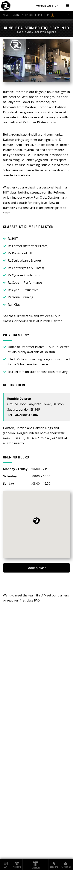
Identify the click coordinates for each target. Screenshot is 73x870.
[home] (5, 5)
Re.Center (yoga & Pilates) (26, 268)
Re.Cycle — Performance (25, 282)
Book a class (36, 568)
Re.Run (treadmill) (20, 253)
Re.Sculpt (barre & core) (24, 260)
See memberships (36, 581)
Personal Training (20, 297)
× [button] (68, 15)
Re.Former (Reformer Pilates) (28, 246)
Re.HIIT (13, 239)
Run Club (14, 305)
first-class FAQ (30, 600)
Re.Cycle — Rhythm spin (24, 275)
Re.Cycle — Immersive (23, 290)
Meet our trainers (56, 595)
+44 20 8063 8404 (25, 415)
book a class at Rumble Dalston (40, 321)
